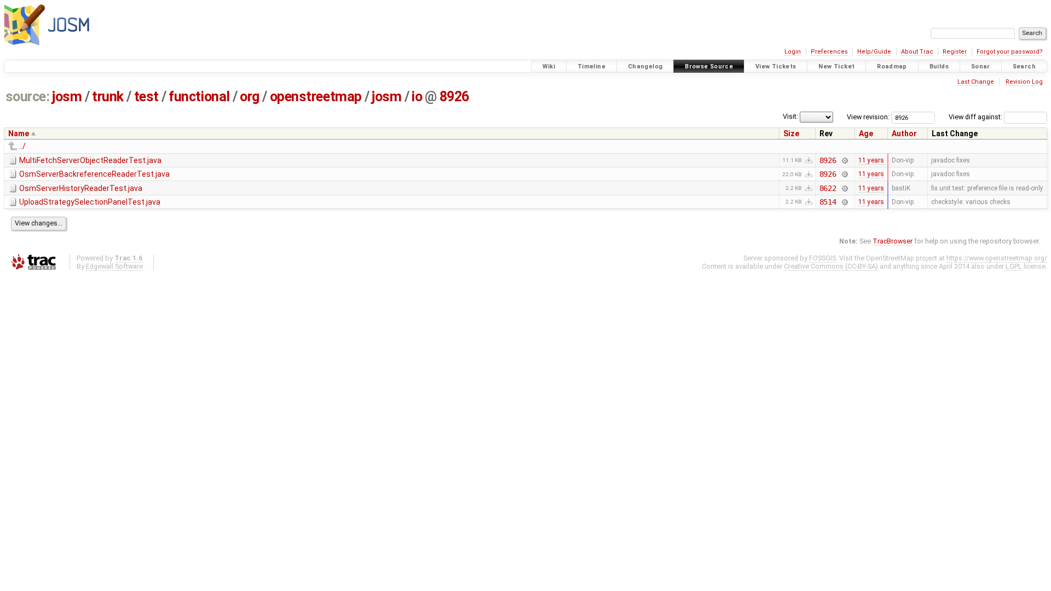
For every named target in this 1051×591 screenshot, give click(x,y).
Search (1024, 66)
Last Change (975, 81)
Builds (939, 66)
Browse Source (709, 66)
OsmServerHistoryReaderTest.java (80, 188)
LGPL (1014, 266)
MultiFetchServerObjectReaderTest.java (90, 160)
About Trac (917, 51)
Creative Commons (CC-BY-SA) (831, 266)
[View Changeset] (844, 160)
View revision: (868, 117)
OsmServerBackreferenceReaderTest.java (94, 174)
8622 (827, 188)
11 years (871, 160)
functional (199, 97)
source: (27, 97)
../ (22, 146)
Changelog (645, 66)
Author (904, 133)
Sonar (980, 66)
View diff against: (976, 117)
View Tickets (775, 66)
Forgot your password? (1010, 51)
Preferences (829, 51)
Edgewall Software (114, 266)
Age (866, 133)
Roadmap (892, 66)
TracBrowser (893, 241)
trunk (108, 97)
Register (955, 51)
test (146, 97)
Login (792, 51)
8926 (454, 97)
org (249, 97)
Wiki (549, 66)
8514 (827, 202)
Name (18, 133)
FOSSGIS (822, 258)
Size (791, 133)
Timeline (591, 66)
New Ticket (836, 66)
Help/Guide (874, 51)
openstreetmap (316, 97)
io (417, 97)
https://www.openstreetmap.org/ (996, 258)
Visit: (790, 116)
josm (67, 97)
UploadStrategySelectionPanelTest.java (89, 202)
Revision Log (1024, 81)
